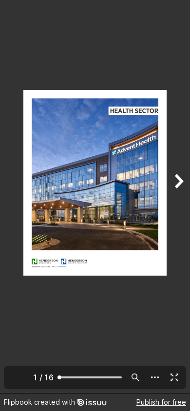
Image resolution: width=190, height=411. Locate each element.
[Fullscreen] (174, 377)
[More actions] (155, 377)
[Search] (135, 377)
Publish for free (161, 402)
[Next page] (178, 196)
